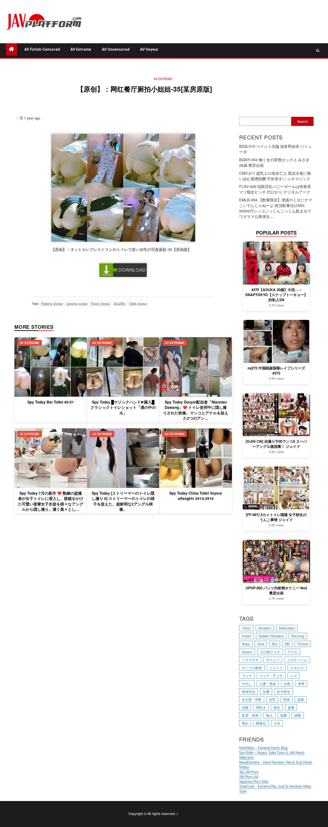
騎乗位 (261, 723)
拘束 (286, 699)
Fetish (246, 636)
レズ (293, 675)
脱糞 (283, 715)
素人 (269, 715)
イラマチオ (250, 659)
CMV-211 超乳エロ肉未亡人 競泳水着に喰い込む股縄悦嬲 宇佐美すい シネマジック (275, 175)
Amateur (264, 628)
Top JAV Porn (249, 772)
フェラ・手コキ (271, 675)
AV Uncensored (115, 49)
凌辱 (301, 683)
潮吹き (261, 707)
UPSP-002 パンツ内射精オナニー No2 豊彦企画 (276, 590)
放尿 (300, 699)
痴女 (276, 707)
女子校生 (283, 691)
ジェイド (276, 667)
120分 (246, 628)
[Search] (318, 50)
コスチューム (297, 659)
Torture (302, 643)
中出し (247, 683)
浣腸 (245, 707)
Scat (260, 643)
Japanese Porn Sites (253, 781)
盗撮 (291, 707)
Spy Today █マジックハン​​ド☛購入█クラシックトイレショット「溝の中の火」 (123, 407)
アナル (292, 651)
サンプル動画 (252, 667)
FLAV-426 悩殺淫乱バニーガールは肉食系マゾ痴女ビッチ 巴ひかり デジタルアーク (275, 189)
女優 (266, 691)
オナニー (272, 659)
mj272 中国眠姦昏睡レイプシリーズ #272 (276, 371)
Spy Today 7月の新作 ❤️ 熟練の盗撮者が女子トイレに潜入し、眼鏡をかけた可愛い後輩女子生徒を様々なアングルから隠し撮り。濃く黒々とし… (50, 501)
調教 (297, 715)
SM (287, 643)
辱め (245, 723)
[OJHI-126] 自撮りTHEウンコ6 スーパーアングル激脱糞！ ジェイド (276, 444)
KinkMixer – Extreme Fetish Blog (263, 748)
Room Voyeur (100, 303)
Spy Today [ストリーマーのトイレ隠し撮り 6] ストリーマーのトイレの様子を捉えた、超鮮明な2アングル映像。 (123, 501)
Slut (274, 643)
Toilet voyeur (138, 303)
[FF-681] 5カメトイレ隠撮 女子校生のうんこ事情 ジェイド (276, 517)
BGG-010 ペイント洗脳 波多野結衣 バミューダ (275, 149)
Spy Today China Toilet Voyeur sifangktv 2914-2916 (195, 496)
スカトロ (297, 667)
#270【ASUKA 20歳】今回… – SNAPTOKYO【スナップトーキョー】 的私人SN (276, 294)
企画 (287, 683)
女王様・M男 (251, 699)
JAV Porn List (248, 777)
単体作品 (248, 691)
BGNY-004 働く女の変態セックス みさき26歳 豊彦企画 (274, 162)
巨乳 (272, 699)
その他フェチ (270, 651)
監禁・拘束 (250, 715)
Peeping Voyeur (52, 303)
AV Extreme (80, 49)
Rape (246, 643)
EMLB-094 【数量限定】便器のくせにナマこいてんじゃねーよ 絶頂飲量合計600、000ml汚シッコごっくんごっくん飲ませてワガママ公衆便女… (275, 208)
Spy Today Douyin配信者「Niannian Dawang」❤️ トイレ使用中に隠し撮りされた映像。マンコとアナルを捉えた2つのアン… (195, 410)
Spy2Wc (119, 303)
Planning (297, 636)
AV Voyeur (149, 49)
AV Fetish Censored (42, 49)
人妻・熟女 (267, 683)
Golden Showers (271, 636)
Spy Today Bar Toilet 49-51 (50, 402)
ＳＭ (276, 723)
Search (302, 121)
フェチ (247, 675)
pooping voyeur (77, 303)
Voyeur (247, 651)
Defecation (287, 628)
